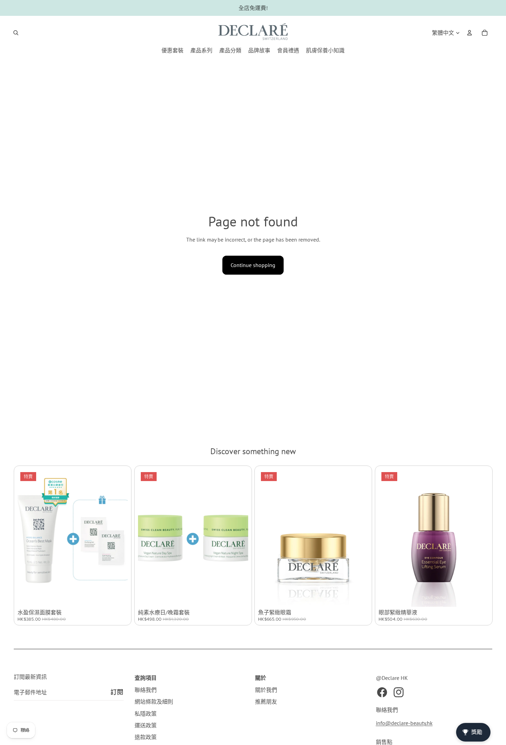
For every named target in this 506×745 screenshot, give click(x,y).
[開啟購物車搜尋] (15, 32)
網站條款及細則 (154, 701)
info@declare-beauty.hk (404, 723)
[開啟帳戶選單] (469, 32)
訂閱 (116, 692)
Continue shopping (253, 265)
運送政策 (146, 725)
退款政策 (146, 737)
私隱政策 (146, 713)
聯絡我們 (146, 689)
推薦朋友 (266, 701)
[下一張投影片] (117, 538)
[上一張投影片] (28, 538)
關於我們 (266, 689)
